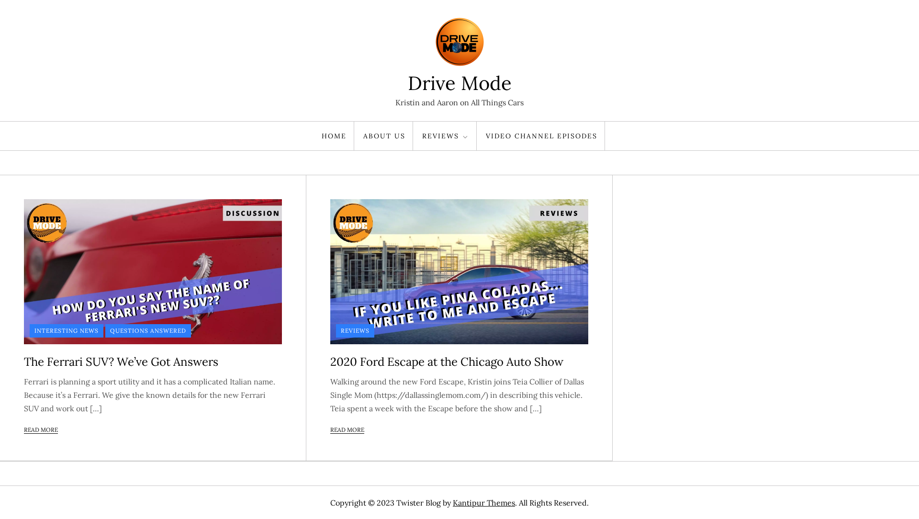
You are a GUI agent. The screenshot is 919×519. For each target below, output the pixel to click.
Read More (41, 429)
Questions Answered (148, 330)
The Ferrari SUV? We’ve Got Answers (121, 361)
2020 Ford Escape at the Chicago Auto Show (446, 361)
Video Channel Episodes (541, 136)
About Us (384, 136)
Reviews (440, 136)
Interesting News (66, 330)
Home (334, 136)
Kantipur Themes (484, 503)
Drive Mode (460, 83)
